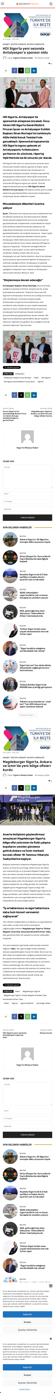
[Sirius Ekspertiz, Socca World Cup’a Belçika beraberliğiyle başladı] (10, 557)
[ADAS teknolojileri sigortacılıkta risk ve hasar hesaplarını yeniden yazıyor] (10, 594)
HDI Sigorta (46, 378)
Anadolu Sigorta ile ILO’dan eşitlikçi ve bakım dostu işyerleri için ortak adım (34, 577)
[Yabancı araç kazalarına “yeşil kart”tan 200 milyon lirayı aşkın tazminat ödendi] (10, 702)
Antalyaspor (20, 374)
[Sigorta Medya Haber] (5, 58)
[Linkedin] (34, 70)
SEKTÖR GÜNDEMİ (18, 44)
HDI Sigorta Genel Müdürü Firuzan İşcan (19, 382)
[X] (21, 70)
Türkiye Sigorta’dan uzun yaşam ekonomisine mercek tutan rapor (34, 631)
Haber (36, 378)
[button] (50, 1338)
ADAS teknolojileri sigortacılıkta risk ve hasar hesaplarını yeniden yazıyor (34, 595)
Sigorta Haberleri (35, 44)
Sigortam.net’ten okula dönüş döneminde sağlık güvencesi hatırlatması (35, 668)
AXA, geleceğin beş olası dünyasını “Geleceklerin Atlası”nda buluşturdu (32, 613)
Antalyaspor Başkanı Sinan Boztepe (17, 378)
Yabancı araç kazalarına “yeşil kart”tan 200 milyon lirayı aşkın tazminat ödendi (35, 704)
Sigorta (40, 382)
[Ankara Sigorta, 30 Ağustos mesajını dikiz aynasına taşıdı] (10, 539)
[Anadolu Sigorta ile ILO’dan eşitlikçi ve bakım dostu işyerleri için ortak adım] (10, 575)
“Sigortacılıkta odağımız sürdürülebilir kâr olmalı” (32, 649)
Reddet (27, 1375)
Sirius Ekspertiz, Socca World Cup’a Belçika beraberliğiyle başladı (35, 559)
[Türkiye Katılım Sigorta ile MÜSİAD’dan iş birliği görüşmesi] (10, 684)
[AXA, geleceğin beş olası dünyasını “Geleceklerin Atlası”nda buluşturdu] (10, 612)
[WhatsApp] (27, 70)
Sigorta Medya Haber (23, 58)
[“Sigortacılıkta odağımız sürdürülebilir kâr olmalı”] (10, 648)
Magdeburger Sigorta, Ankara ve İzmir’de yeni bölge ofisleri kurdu (41, 413)
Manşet (6, 44)
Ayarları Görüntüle (27, 1382)
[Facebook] (14, 70)
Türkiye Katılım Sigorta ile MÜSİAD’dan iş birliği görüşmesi (36, 686)
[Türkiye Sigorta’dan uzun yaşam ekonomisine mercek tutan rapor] (10, 630)
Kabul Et (27, 1367)
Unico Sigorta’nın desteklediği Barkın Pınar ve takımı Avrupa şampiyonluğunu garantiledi (15, 415)
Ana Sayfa (7, 39)
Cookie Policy (24, 1389)
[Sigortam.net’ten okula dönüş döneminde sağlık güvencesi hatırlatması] (10, 666)
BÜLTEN (15, 39)
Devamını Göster (26, 715)
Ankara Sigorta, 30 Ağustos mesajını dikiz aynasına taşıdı (35, 540)
